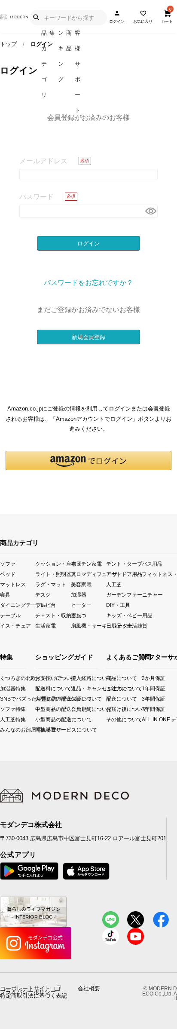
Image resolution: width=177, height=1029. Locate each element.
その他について (109, 719)
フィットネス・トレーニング (159, 574)
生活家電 (45, 625)
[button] (88, 460)
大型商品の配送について (42, 698)
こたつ (78, 615)
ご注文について (109, 688)
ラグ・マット (50, 584)
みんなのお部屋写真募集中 (3, 729)
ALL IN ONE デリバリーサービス (145, 719)
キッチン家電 (86, 563)
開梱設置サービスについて (42, 729)
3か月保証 (145, 678)
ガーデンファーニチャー (123, 594)
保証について (78, 698)
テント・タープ (123, 563)
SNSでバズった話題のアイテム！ (3, 698)
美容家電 (81, 584)
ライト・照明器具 (52, 574)
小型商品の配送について (42, 719)
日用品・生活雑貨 (123, 625)
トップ (8, 44)
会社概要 (89, 988)
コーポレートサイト (25, 988)
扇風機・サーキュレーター (88, 625)
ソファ (7, 563)
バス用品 (152, 563)
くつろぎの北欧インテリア (3, 678)
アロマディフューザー (88, 574)
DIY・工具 (118, 605)
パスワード (36, 196)
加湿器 (78, 594)
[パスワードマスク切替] (150, 211)
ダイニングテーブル (17, 605)
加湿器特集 (3, 688)
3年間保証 (145, 698)
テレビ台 (45, 605)
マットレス (13, 584)
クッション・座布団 (52, 563)
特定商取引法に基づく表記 (33, 996)
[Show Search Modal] (36, 17)
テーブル (10, 615)
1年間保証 (145, 688)
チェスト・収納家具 (52, 615)
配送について (109, 698)
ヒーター (81, 605)
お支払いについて (42, 678)
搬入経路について (78, 678)
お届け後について (109, 709)
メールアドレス (43, 161)
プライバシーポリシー (28, 992)
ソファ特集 (3, 709)
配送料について (42, 688)
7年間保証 (145, 709)
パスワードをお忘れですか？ (88, 282)
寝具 (5, 594)
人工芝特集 (3, 719)
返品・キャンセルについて (78, 688)
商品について (109, 678)
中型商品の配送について (42, 709)
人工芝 (114, 584)
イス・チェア (15, 625)
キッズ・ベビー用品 (123, 615)
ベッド (7, 574)
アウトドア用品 (123, 574)
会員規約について (78, 709)
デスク (43, 594)
